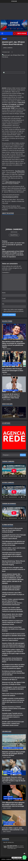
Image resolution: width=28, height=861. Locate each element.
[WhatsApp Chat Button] (24, 857)
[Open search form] (11, 33)
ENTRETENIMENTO (16, 363)
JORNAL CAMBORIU (7, 47)
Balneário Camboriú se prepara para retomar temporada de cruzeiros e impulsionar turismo (12, 622)
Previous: (13, 243)
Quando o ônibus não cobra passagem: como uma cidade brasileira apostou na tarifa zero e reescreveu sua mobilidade (13, 645)
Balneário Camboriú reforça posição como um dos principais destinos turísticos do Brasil (12, 530)
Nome (3, 292)
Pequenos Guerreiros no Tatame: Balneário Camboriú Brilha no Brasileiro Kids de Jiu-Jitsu (13, 708)
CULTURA (14, 335)
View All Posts (14, 235)
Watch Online (21, 33)
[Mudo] (21, 476)
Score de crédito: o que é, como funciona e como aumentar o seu (13, 828)
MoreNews (16, 859)
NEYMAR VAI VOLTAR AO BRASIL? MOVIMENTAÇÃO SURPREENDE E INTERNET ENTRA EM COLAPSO (11, 588)
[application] (14, 470)
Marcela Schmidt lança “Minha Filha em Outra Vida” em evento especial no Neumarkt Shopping (13, 562)
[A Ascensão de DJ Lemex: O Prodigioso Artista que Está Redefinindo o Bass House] (14, 384)
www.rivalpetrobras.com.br (12, 182)
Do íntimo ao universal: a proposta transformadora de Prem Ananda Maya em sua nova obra (13, 673)
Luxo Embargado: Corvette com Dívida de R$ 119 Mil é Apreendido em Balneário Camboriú (14, 689)
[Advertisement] (14, 12)
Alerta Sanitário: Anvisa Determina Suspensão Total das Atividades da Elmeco (12, 660)
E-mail (3, 298)
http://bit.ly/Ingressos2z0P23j (10, 196)
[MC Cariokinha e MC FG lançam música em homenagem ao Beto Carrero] (14, 359)
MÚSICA (4, 38)
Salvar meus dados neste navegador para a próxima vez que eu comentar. (14, 310)
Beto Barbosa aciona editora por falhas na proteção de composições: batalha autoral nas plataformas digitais (13, 344)
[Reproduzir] (4, 476)
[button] (2, 33)
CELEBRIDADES (7, 335)
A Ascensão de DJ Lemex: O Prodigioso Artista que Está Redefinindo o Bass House (10, 395)
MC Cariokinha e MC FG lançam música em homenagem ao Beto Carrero (12, 370)
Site (3, 304)
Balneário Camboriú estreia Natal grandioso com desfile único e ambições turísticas (13, 629)
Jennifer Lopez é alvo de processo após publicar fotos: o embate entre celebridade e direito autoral (13, 723)
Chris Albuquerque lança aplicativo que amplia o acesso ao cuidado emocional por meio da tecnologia (13, 543)
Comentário (6, 272)
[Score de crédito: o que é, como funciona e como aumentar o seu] (14, 818)
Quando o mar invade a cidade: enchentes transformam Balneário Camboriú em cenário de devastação (12, 609)
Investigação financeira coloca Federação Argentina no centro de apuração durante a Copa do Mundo (14, 536)
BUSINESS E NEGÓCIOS (9, 822)
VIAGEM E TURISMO (18, 748)
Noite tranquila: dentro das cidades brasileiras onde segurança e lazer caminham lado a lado (12, 616)
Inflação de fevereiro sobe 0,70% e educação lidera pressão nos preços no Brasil (13, 594)
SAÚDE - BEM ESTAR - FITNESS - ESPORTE (12, 773)
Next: (13, 253)
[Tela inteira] (24, 476)
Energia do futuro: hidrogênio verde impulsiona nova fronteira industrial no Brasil (13, 569)
